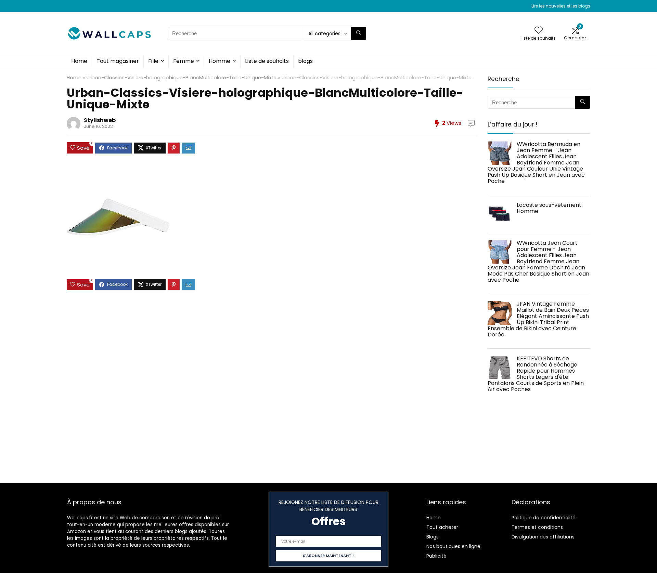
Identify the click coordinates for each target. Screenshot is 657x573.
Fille (153, 61)
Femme (183, 61)
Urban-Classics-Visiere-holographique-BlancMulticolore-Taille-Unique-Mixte (181, 77)
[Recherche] (358, 33)
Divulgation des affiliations (543, 536)
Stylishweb (100, 120)
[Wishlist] (538, 30)
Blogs (432, 536)
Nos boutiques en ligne (453, 546)
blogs (305, 61)
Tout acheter (442, 527)
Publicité (436, 555)
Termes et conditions (537, 527)
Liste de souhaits (267, 61)
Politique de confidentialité (544, 517)
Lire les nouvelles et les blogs (560, 6)
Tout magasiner (117, 61)
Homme (219, 61)
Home (79, 61)
